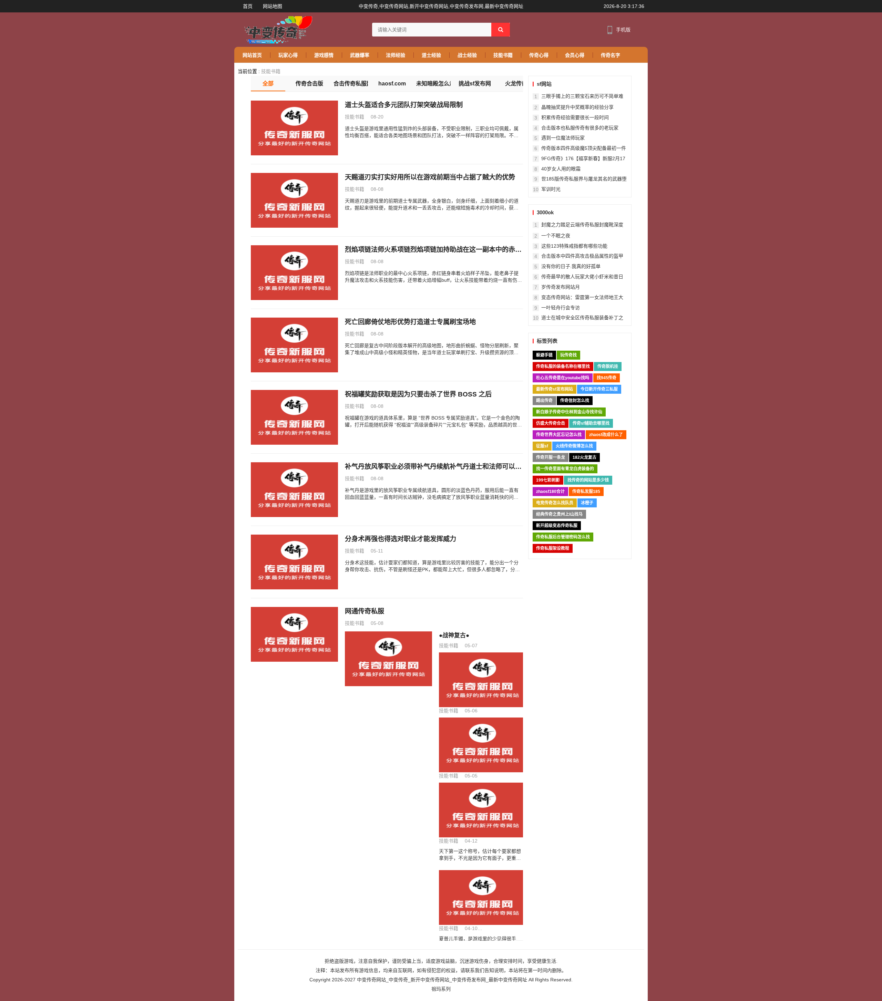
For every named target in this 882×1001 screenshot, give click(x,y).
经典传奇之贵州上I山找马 (559, 514)
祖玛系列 (441, 989)
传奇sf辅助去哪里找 (591, 423)
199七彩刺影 (548, 480)
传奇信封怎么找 (574, 400)
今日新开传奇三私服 (599, 389)
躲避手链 (544, 355)
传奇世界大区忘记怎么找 (559, 434)
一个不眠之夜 (555, 235)
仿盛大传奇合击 (550, 423)
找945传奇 (606, 377)
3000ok (545, 212)
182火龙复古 (584, 457)
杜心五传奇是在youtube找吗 (562, 377)
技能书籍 (270, 71)
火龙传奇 (516, 83)
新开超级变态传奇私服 (556, 525)
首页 (248, 6)
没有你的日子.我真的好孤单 (571, 266)
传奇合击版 (309, 83)
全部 (268, 83)
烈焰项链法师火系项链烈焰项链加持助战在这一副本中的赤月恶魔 (433, 250)
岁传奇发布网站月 (560, 287)
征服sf (542, 446)
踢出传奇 (544, 400)
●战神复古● (454, 635)
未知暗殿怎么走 (433, 83)
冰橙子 (587, 502)
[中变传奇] (276, 29)
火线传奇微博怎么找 (574, 446)
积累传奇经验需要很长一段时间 (575, 117)
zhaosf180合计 (550, 491)
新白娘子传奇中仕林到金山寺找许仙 (569, 412)
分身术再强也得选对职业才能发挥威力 (400, 539)
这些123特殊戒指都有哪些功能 (574, 246)
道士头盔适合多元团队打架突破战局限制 (404, 105)
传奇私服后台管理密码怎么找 (563, 537)
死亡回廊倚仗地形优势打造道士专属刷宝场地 (410, 322)
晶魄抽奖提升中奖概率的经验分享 (577, 107)
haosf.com (392, 83)
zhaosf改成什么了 (606, 434)
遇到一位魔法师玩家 (563, 138)
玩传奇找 (568, 355)
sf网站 (544, 84)
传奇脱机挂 (607, 366)
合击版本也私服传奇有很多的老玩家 (579, 128)
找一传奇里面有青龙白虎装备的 (565, 468)
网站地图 (272, 6)
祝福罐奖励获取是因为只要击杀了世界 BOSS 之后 (418, 394)
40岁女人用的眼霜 (561, 169)
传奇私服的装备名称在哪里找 (563, 366)
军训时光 (551, 189)
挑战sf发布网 (475, 83)
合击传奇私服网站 (351, 83)
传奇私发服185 (586, 491)
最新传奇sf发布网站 (554, 389)
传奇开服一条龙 (550, 457)
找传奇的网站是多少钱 (588, 480)
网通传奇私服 (364, 611)
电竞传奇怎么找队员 (554, 502)
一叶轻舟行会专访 (560, 307)
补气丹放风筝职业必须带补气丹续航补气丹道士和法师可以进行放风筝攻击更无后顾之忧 (433, 467)
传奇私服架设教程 (552, 548)
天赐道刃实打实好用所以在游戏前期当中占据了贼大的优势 (430, 177)
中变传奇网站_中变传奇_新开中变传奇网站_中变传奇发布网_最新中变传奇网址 (442, 979)
